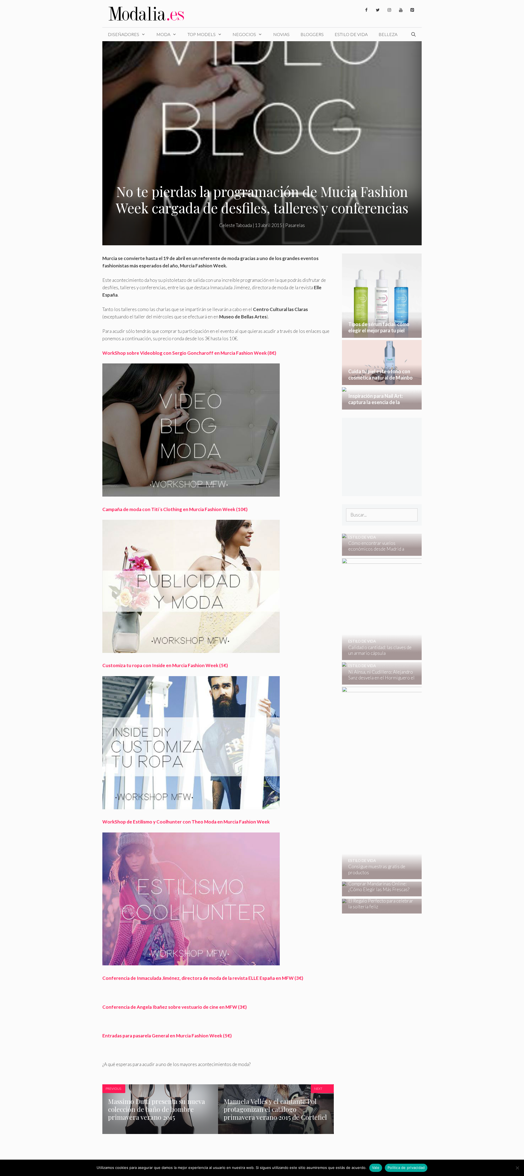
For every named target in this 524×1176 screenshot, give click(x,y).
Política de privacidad (406, 1167)
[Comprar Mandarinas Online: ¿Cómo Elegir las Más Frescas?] (378, 893)
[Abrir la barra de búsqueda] (413, 34)
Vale (375, 1167)
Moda (163, 34)
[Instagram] (389, 10)
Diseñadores (123, 34)
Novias (281, 34)
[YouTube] (400, 10)
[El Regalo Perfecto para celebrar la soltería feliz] (378, 910)
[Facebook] (366, 10)
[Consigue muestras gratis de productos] (419, 875)
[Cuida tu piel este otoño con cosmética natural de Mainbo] (382, 381)
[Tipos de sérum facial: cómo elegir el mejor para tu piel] (382, 334)
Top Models (201, 34)
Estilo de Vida (351, 34)
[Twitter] (377, 10)
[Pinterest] (412, 10)
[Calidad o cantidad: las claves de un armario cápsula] (418, 656)
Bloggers (312, 34)
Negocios (244, 34)
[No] (517, 1168)
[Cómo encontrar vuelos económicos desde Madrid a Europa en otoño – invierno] (378, 552)
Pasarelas (295, 225)
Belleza (388, 34)
